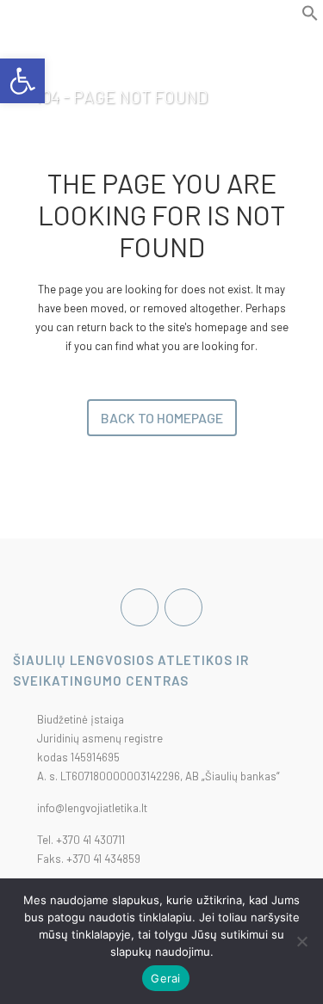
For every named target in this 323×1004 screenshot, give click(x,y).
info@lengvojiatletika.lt (92, 808)
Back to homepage (162, 418)
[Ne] (301, 941)
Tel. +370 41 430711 (81, 840)
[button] (310, 17)
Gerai (165, 978)
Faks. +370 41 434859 (88, 858)
